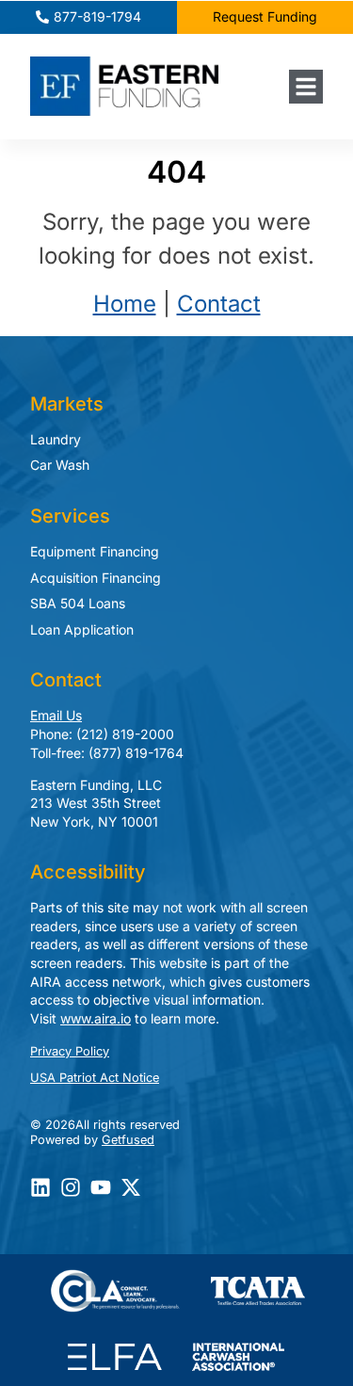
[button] (306, 87)
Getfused (128, 1140)
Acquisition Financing (95, 578)
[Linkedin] (40, 1187)
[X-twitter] (130, 1187)
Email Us (56, 715)
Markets (67, 404)
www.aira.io (95, 1018)
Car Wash (59, 465)
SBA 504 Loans (77, 603)
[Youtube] (100, 1187)
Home (124, 303)
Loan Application (82, 629)
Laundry (55, 439)
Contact (219, 303)
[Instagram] (70, 1187)
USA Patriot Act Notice (94, 1078)
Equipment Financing (94, 551)
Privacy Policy (69, 1051)
